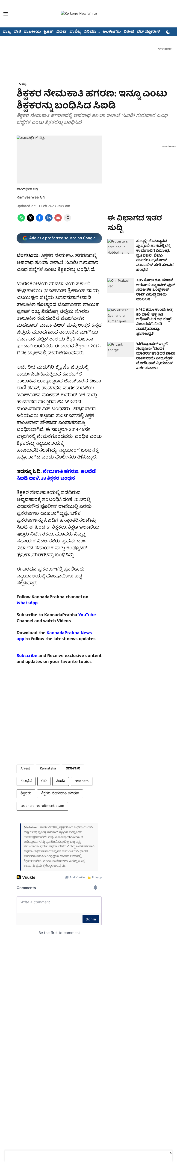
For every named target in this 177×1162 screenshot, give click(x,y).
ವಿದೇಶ (61, 32)
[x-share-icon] (30, 221)
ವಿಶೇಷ (129, 32)
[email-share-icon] (58, 221)
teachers (81, 781)
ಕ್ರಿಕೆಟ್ (48, 32)
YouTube (87, 615)
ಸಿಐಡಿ (60, 781)
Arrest (25, 769)
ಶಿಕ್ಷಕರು (26, 793)
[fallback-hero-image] (120, 246)
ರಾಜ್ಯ (7, 32)
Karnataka (48, 769)
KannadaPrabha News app (54, 636)
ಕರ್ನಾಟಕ (73, 769)
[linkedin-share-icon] (49, 221)
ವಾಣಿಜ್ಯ (75, 32)
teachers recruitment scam (42, 806)
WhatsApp (27, 603)
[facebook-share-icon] (39, 221)
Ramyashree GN (31, 197)
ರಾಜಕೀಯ (32, 32)
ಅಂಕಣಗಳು (112, 32)
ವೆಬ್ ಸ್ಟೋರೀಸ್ (148, 32)
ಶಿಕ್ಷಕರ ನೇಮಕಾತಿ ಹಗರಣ (60, 793)
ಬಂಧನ (26, 781)
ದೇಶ (17, 32)
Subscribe (27, 656)
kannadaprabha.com (67, 837)
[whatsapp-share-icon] (21, 221)
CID (44, 781)
